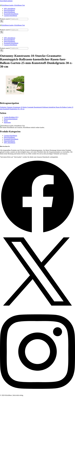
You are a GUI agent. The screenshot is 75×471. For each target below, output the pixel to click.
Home (6, 121)
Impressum (7, 122)
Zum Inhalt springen (6, 1)
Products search (5, 19)
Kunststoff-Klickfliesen (11, 14)
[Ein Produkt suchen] (2, 3)
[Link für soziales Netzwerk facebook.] (37, 233)
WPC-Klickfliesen (9, 8)
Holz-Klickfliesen (9, 10)
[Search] (1, 21)
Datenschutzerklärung (10, 119)
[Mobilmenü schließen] (1, 34)
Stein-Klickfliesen (9, 12)
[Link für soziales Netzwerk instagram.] (37, 393)
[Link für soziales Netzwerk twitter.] (37, 308)
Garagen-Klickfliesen (10, 15)
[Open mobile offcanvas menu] (1, 23)
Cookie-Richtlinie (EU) (11, 117)
